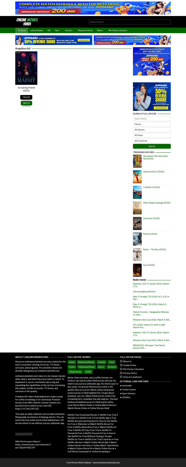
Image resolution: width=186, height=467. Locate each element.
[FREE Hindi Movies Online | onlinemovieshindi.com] (28, 21)
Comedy (101, 362)
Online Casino (129, 389)
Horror (101, 367)
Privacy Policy (130, 373)
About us (127, 361)
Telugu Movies (75, 372)
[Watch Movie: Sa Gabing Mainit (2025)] (26, 67)
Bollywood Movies (86, 362)
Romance (112, 367)
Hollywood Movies (87, 367)
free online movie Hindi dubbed (40, 420)
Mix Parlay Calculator (133, 369)
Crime (111, 362)
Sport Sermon (128, 393)
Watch (26, 103)
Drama (72, 367)
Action (72, 362)
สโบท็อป (126, 397)
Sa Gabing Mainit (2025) (26, 89)
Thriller (88, 372)
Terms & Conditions (132, 377)
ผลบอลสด (127, 385)
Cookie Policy (129, 365)
